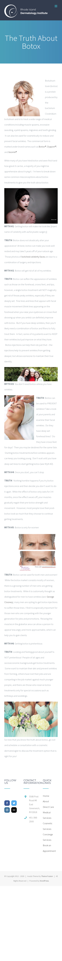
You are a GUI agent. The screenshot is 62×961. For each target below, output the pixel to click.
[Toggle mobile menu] (56, 6)
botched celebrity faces (33, 256)
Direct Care (48, 807)
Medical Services (47, 815)
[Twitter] (14, 803)
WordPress (44, 881)
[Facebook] (7, 803)
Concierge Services (48, 837)
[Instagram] (7, 810)
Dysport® (51, 146)
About (46, 801)
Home (46, 795)
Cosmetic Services (47, 826)
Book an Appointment (49, 848)
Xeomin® (12, 152)
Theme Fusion (47, 876)
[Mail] (14, 810)
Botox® (42, 146)
